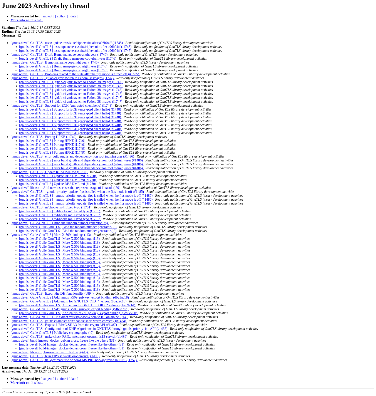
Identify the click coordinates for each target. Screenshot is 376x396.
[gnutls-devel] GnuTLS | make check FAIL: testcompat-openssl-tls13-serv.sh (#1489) (69, 336)
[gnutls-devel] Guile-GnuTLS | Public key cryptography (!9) (52, 332)
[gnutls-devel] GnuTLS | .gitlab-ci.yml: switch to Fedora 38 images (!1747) (62, 78)
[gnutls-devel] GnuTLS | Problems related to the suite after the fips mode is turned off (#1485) (75, 74)
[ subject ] (47, 16)
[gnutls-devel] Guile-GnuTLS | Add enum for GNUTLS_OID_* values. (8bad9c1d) (68, 301)
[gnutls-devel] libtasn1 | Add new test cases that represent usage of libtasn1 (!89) (65, 188)
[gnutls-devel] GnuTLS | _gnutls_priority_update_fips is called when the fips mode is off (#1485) (77, 191)
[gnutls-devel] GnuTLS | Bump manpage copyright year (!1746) (54, 62)
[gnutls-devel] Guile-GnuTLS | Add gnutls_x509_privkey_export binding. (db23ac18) (70, 297)
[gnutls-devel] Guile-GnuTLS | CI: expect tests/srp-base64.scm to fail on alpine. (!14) (69, 317)
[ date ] (73, 16)
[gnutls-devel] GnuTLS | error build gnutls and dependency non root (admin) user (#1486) (72, 156)
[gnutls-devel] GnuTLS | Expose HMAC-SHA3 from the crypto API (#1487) (64, 325)
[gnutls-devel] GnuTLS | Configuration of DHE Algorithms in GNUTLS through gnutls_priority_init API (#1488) (89, 329)
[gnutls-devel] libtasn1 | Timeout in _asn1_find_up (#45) (49, 352)
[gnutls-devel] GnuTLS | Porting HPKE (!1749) (43, 137)
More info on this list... (26, 20)
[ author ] (61, 16)
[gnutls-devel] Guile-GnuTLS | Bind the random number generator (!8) (59, 223)
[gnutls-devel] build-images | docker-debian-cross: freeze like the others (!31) (63, 340)
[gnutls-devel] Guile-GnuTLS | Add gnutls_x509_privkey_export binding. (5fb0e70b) (69, 309)
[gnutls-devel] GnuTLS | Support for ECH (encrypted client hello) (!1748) (61, 105)
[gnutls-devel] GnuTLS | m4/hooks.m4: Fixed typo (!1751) (51, 207)
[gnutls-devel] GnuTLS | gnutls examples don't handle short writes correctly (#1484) (68, 321)
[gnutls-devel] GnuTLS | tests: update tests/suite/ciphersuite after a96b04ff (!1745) (67, 43)
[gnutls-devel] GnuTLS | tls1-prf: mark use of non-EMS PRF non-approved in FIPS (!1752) (74, 360)
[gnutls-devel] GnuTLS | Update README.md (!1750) (49, 172)
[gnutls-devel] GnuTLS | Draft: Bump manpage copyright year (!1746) (59, 54)
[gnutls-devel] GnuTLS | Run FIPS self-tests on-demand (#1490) (55, 356)
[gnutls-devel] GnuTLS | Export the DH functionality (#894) (52, 293)
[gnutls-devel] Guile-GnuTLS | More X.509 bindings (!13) (51, 235)
